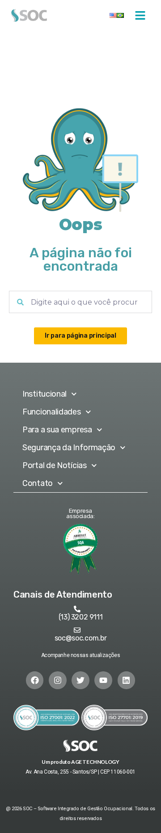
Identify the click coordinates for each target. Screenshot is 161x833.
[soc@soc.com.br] (77, 630)
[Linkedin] (127, 680)
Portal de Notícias (54, 465)
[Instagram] (58, 680)
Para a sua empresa (57, 430)
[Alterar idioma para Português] (120, 15)
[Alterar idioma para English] (113, 15)
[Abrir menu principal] (140, 15)
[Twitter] (80, 680)
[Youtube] (103, 680)
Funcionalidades (51, 412)
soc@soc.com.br (81, 638)
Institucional (44, 394)
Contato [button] (37, 483)
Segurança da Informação (68, 447)
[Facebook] (35, 680)
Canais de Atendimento (62, 594)
